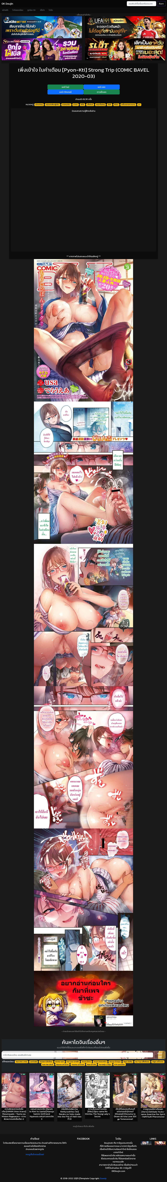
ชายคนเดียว (66, 104)
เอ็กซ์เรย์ (90, 104)
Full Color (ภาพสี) (73, 1062)
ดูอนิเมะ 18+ (31, 10)
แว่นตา (75, 104)
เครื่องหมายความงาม (128, 104)
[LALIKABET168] (42, 27)
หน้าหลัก (5, 10)
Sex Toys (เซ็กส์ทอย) (142, 1062)
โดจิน (51, 10)
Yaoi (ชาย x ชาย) (21, 1062)
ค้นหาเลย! (159, 1055)
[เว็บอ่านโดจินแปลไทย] (146, 1143)
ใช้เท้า (109, 104)
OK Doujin (7, 4)
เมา (139, 104)
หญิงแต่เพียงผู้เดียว (52, 104)
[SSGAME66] (42, 49)
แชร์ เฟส (101, 87)
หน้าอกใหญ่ (39, 104)
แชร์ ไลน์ (65, 87)
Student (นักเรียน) (46, 1062)
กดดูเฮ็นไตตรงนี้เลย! (35, 1154)
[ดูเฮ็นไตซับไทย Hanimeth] (160, 1143)
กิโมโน (116, 104)
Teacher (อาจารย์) (77, 1064)
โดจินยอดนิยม (17, 10)
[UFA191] (125, 27)
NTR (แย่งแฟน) (119, 1064)
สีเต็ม (82, 104)
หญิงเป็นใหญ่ (100, 104)
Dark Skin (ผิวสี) (47, 1064)
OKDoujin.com (118, 1171)
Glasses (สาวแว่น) (62, 1064)
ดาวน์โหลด (101, 92)
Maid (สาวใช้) (91, 1064)
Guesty (103, 1178)
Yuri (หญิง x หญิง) (105, 1064)
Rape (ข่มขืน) (128, 1062)
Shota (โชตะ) (86, 1062)
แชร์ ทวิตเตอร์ (65, 92)
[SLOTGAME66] (125, 49)
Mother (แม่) (59, 1062)
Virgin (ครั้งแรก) (157, 1062)
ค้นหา (161, 3)
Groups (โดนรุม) (115, 1062)
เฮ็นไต (42, 10)
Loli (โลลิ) (33, 1062)
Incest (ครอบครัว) (100, 1062)
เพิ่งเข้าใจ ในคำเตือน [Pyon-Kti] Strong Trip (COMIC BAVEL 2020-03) (83, 73)
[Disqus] (83, 148)
